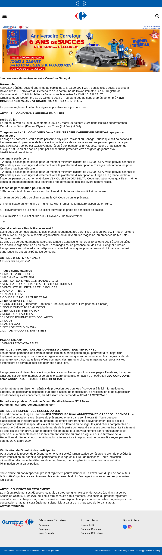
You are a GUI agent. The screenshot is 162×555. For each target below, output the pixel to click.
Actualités (44, 525)
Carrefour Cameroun (91, 529)
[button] (4, 16)
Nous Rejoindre (47, 533)
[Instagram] (84, 3)
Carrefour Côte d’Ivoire (92, 533)
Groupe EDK (87, 525)
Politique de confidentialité (27, 551)
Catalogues (44, 529)
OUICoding (155, 551)
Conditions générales (50, 551)
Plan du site (9, 551)
